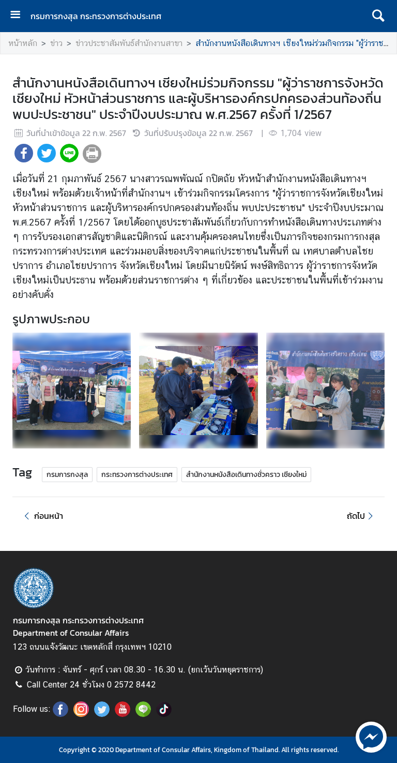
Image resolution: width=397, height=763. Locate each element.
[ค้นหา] (378, 16)
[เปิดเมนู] (19, 15)
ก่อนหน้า (48, 516)
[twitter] (101, 714)
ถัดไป (356, 516)
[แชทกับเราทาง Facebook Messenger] (371, 736)
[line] (143, 714)
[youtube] (122, 714)
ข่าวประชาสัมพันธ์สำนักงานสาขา (128, 43)
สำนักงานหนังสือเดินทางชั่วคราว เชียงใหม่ (246, 474)
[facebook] (60, 714)
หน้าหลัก (22, 43)
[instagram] (81, 714)
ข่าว (56, 43)
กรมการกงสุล (67, 474)
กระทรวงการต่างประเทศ (137, 474)
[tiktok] (164, 714)
